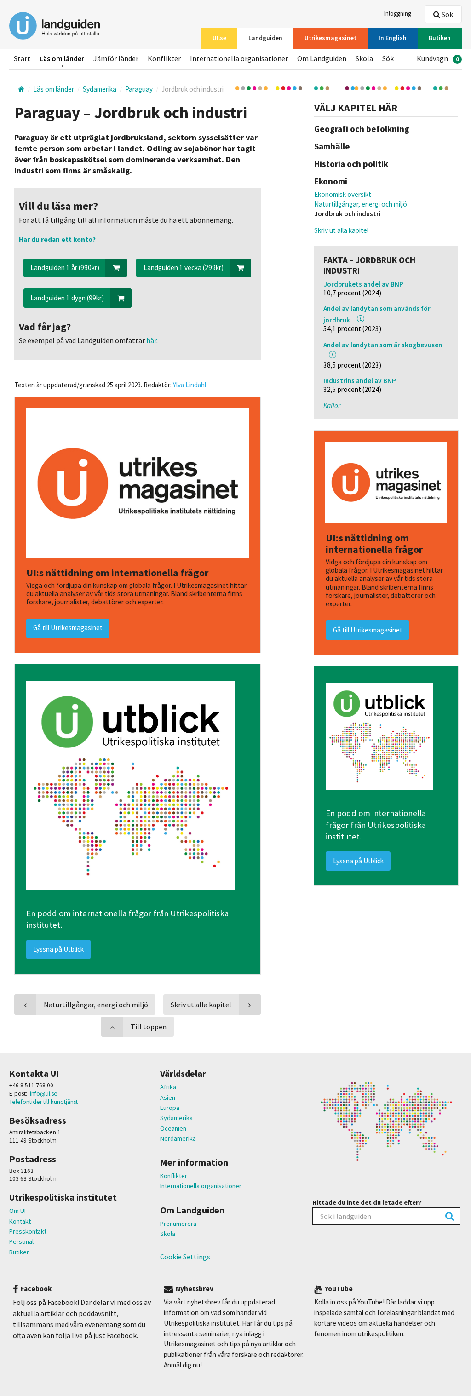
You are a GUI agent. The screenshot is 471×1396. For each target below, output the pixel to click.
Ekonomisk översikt (342, 194)
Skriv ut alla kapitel (341, 230)
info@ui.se (43, 1093)
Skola (167, 1233)
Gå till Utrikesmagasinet (367, 630)
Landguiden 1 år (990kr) (64, 267)
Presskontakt (27, 1231)
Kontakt (20, 1221)
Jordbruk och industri (347, 213)
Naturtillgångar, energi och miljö (360, 204)
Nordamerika (178, 1138)
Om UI (17, 1210)
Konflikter (173, 1176)
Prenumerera (178, 1223)
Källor (331, 405)
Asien (167, 1097)
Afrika (168, 1087)
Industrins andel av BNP (359, 380)
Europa (169, 1107)
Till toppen (149, 1026)
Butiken (19, 1252)
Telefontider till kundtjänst (43, 1102)
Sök (446, 14)
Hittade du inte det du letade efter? (367, 1202)
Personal (21, 1241)
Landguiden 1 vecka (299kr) (184, 267)
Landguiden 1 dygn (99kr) (67, 297)
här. (151, 340)
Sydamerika (176, 1118)
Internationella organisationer (200, 1186)
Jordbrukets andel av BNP (363, 284)
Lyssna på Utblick (358, 860)
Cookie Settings (185, 1256)
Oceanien (173, 1128)
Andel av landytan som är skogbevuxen (382, 344)
